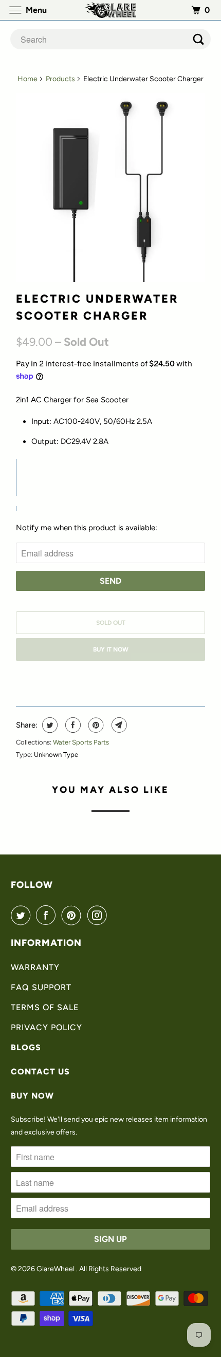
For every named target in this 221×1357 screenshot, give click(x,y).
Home (27, 79)
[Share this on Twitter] (49, 725)
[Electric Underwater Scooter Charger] (110, 187)
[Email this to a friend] (118, 725)
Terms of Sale (45, 1007)
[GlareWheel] (111, 10)
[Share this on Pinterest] (95, 725)
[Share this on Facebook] (72, 725)
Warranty (35, 967)
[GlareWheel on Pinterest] (73, 915)
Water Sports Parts (81, 742)
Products (60, 79)
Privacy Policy (46, 1027)
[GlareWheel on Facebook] (48, 915)
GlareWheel (56, 1269)
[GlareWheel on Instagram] (99, 915)
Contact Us (40, 1071)
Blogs (26, 1047)
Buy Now (32, 1096)
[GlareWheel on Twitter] (22, 915)
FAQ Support (41, 987)
